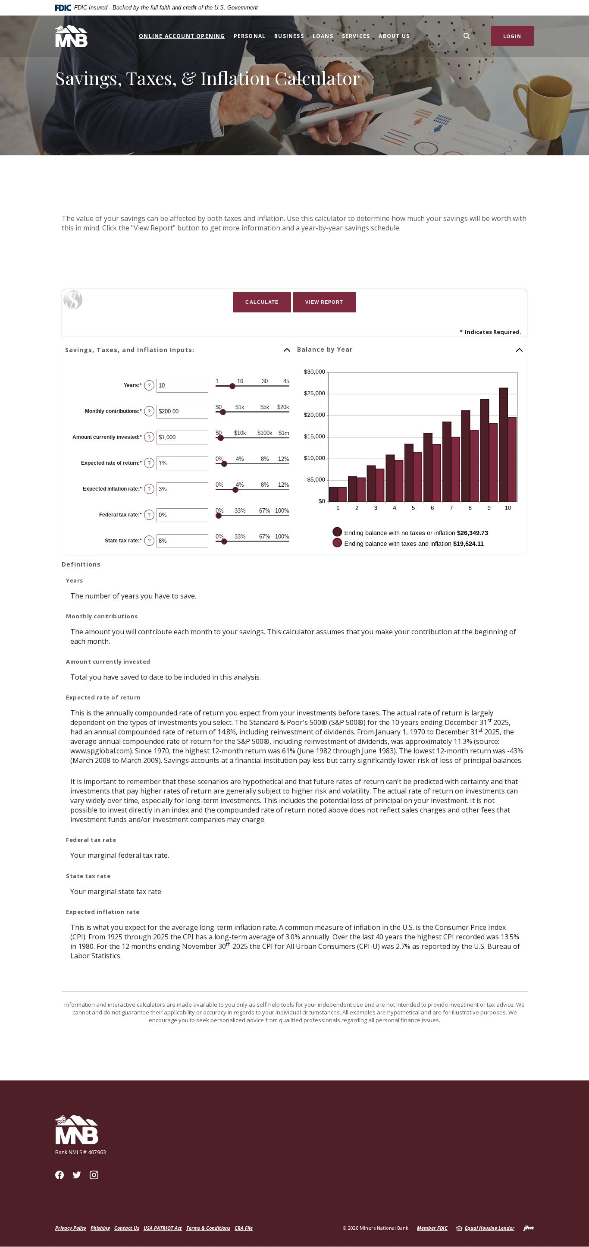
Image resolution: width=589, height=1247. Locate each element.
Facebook (59, 1175)
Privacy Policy (70, 1228)
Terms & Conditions (208, 1228)
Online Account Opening (182, 36)
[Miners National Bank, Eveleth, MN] (71, 36)
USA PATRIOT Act (163, 1228)
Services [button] (356, 36)
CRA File (244, 1228)
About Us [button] (394, 36)
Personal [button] (250, 36)
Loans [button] (323, 36)
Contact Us (126, 1228)
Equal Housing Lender (489, 1228)
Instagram (94, 1175)
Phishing (100, 1228)
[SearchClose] (467, 36)
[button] (178, 350)
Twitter (76, 1175)
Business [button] (289, 36)
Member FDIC (432, 1228)
